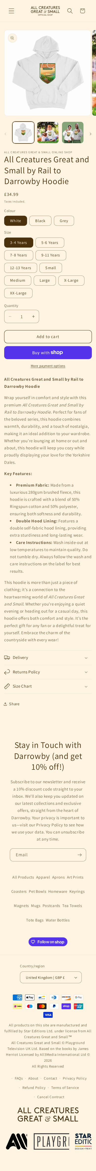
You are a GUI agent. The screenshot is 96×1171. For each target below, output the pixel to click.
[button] (11, 11)
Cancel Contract (50, 1097)
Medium (17, 280)
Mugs (36, 905)
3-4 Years (18, 242)
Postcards (51, 905)
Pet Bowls (37, 891)
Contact (50, 1078)
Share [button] (14, 703)
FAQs (19, 1078)
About (33, 1078)
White (15, 220)
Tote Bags (35, 920)
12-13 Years (20, 267)
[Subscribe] (79, 855)
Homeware (57, 891)
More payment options (48, 366)
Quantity (11, 305)
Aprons (58, 877)
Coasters (19, 891)
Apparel (43, 877)
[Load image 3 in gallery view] (73, 132)
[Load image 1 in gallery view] (23, 132)
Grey (64, 220)
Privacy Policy (75, 1078)
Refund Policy (34, 1087)
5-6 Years (49, 242)
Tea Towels (72, 905)
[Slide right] (90, 134)
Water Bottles (58, 920)
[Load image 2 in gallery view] (48, 132)
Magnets (21, 905)
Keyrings (77, 891)
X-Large (71, 280)
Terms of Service (65, 1087)
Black (40, 220)
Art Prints (75, 877)
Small (50, 267)
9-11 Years (50, 255)
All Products (23, 877)
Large (45, 280)
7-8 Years (18, 255)
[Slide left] (5, 134)
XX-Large (18, 293)
